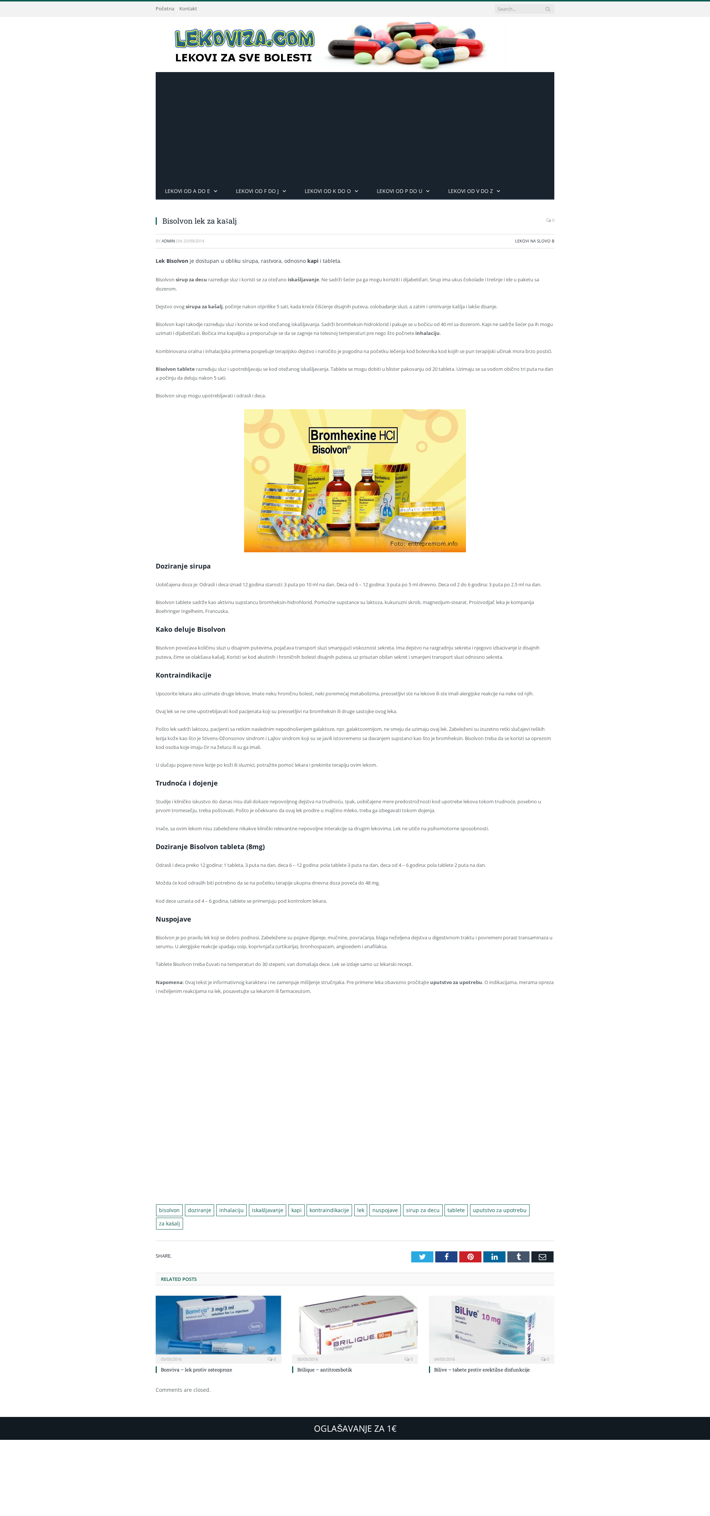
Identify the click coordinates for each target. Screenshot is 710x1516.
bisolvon (168, 1210)
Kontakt (188, 8)
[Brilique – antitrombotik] (354, 1315)
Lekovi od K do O (328, 190)
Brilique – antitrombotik (324, 1355)
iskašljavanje (257, 1210)
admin (168, 241)
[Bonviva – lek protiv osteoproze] (218, 1315)
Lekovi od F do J (257, 190)
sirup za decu (398, 1210)
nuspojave (364, 1210)
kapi (283, 1210)
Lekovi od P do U (399, 190)
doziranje (196, 1210)
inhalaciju (224, 1210)
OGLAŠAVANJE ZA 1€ (355, 1414)
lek (342, 1210)
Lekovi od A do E (187, 190)
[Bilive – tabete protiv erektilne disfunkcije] (491, 1315)
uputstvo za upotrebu (468, 1210)
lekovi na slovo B (534, 241)
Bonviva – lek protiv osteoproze (196, 1355)
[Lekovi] (331, 42)
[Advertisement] (355, 127)
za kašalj (510, 1210)
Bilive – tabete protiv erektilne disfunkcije (482, 1355)
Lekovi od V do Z (470, 190)
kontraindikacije (313, 1210)
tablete (429, 1210)
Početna (165, 8)
